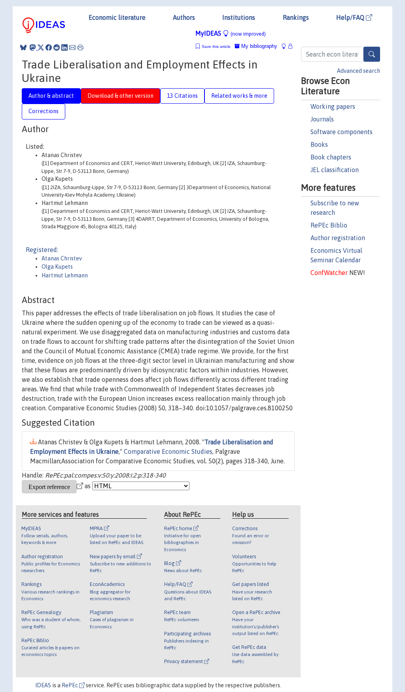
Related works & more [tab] (239, 96)
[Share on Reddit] (56, 47)
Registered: (42, 249)
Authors (184, 17)
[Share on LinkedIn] (64, 47)
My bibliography (258, 46)
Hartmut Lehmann (65, 275)
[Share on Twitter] (41, 47)
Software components (341, 131)
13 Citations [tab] (182, 96)
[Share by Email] (72, 47)
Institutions (238, 17)
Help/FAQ (351, 17)
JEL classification (334, 169)
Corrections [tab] (43, 111)
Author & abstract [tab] (51, 96)
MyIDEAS (230, 33)
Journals (322, 119)
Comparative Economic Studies (168, 451)
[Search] (371, 54)
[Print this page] (80, 47)
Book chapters (330, 157)
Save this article (216, 46)
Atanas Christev (62, 258)
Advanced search (358, 71)
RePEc (70, 685)
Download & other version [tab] (120, 96)
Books (319, 144)
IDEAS (43, 685)
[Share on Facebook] (48, 47)
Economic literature (117, 17)
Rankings (296, 17)
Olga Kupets (57, 267)
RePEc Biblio (328, 225)
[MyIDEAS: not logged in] (286, 46)
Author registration (337, 237)
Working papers (332, 106)
